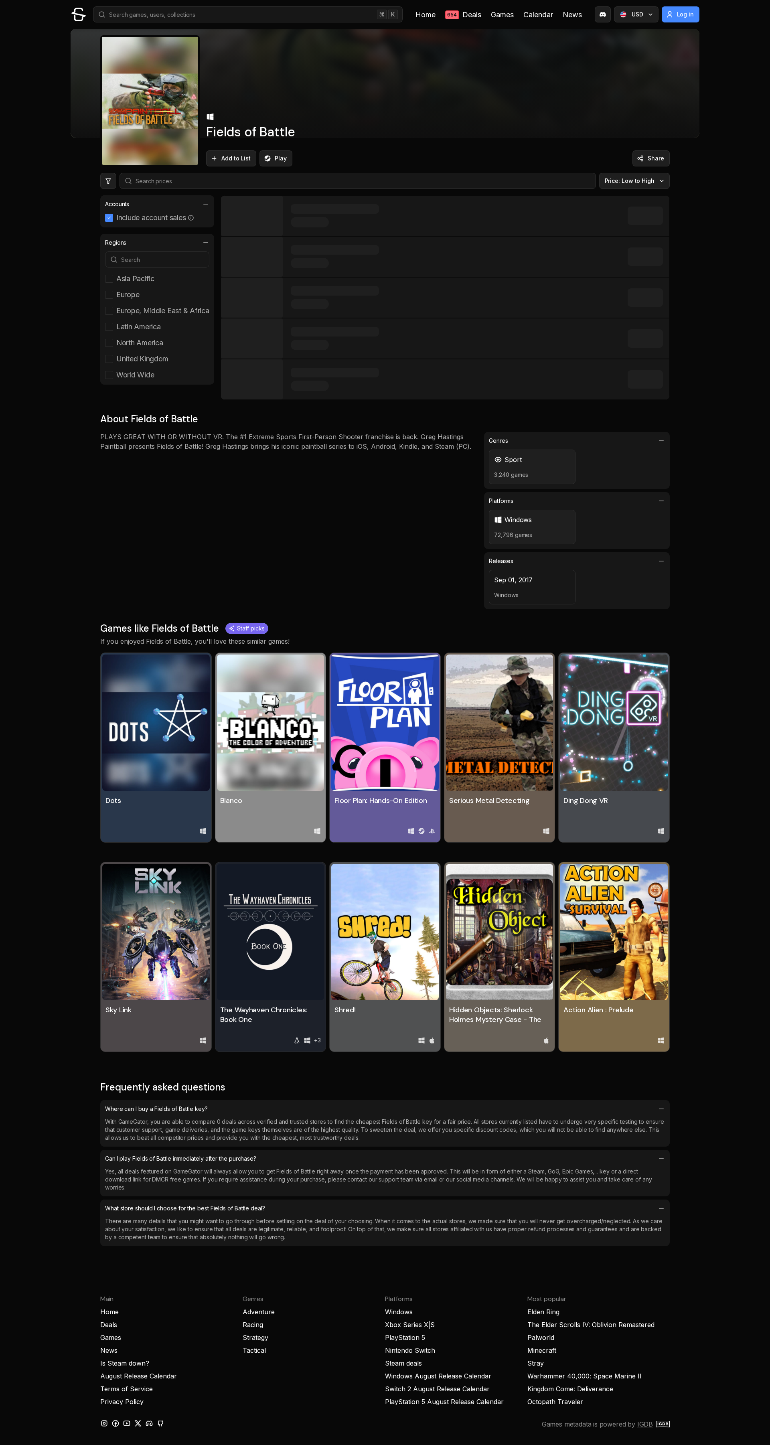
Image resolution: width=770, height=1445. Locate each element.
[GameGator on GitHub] (160, 1423)
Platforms (501, 500)
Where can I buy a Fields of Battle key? (156, 1108)
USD (637, 14)
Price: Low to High (630, 180)
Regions (115, 242)
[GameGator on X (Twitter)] (138, 1423)
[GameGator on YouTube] (127, 1423)
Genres (498, 440)
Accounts (117, 204)
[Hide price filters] (108, 181)
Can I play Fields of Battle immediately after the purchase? (180, 1158)
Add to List (236, 158)
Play (281, 158)
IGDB (645, 1424)
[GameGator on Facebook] (115, 1423)
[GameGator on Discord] (603, 14)
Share (656, 158)
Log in (685, 14)
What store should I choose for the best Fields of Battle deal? (185, 1208)
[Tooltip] (191, 217)
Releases (501, 560)
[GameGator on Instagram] (104, 1423)
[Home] (79, 14)
